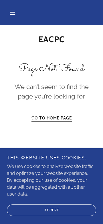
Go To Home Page (51, 118)
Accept (51, 210)
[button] (12, 12)
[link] (51, 39)
